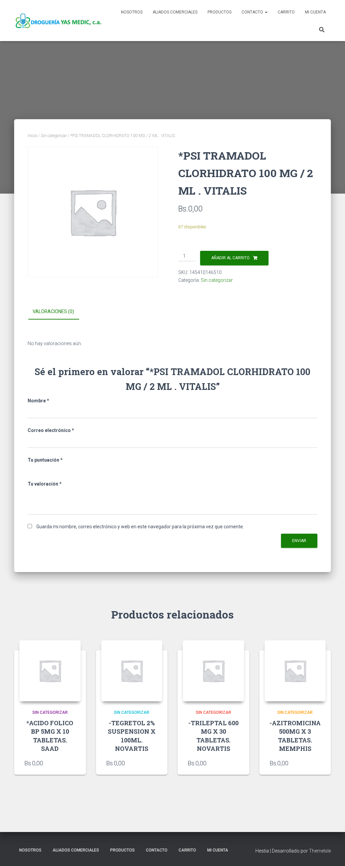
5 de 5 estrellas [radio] (68, 469)
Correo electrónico (51, 430)
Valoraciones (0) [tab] (53, 311)
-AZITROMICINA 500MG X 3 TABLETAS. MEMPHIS (295, 736)
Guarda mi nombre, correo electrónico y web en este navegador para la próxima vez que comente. (140, 526)
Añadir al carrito (230, 258)
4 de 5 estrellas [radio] (59, 469)
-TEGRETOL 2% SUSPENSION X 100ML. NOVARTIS (132, 736)
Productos (219, 12)
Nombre (38, 400)
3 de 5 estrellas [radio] (50, 469)
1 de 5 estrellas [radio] (32, 469)
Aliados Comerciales (175, 12)
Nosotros (132, 12)
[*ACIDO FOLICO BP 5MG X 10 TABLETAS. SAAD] (50, 671)
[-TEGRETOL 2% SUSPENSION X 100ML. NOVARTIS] (132, 671)
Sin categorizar (54, 135)
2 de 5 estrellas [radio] (41, 469)
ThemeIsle (320, 851)
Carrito (286, 12)
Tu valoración (45, 484)
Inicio (32, 135)
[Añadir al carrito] (317, 763)
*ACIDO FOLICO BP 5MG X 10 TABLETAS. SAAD (50, 736)
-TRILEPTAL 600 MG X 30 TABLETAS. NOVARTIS (213, 736)
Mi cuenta (315, 12)
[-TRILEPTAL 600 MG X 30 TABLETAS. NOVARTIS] (213, 671)
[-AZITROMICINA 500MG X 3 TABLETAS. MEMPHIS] (295, 671)
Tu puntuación (45, 460)
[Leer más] (72, 763)
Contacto (253, 12)
